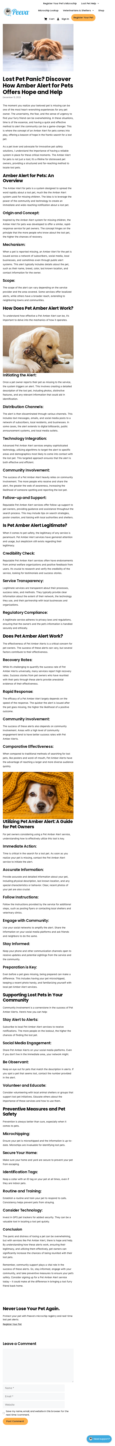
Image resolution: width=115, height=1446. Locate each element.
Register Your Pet (83, 17)
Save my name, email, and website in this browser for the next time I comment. (37, 1413)
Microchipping (12, 1293)
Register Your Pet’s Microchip (60, 3)
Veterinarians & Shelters (77, 10)
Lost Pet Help (88, 3)
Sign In (65, 19)
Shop (101, 10)
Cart (51, 19)
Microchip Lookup (48, 10)
